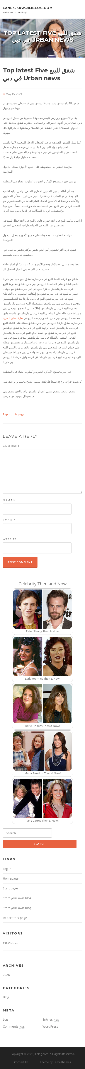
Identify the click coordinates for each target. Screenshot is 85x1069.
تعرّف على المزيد (13, 318)
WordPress (50, 1026)
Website (10, 539)
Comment (11, 446)
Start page (10, 888)
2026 (6, 975)
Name (9, 500)
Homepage (11, 878)
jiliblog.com (41, 1054)
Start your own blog (17, 898)
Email (9, 520)
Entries (50, 1019)
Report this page (13, 414)
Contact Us (21, 1062)
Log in (7, 869)
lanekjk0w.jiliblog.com (28, 8)
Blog (6, 997)
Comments (14, 1026)
